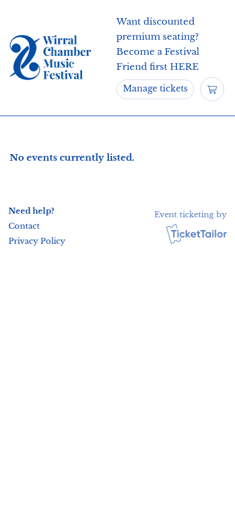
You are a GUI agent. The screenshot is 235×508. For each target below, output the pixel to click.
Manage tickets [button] (155, 89)
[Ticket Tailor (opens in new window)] (196, 233)
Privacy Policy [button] (36, 241)
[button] (34, 226)
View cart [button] (212, 89)
